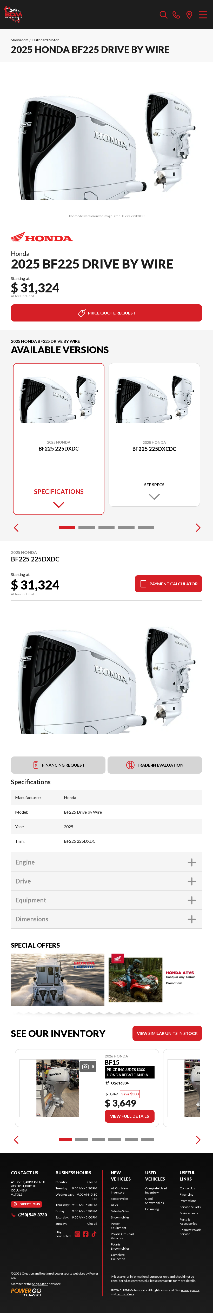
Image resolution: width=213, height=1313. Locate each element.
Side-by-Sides (120, 1211)
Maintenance (189, 1213)
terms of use (125, 1294)
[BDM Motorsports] (13, 14)
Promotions (188, 1201)
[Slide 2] (86, 527)
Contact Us (187, 1188)
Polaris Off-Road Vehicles (122, 1236)
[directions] (189, 14)
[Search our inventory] (164, 14)
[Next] (197, 527)
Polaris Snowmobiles (120, 1246)
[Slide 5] (146, 527)
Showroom (19, 40)
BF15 (112, 1062)
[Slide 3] (106, 527)
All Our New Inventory (119, 1190)
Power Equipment (118, 1226)
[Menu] (203, 14)
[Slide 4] (126, 527)
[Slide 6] (147, 1139)
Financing (152, 1209)
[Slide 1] (67, 527)
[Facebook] (86, 1234)
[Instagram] (77, 1234)
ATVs (114, 1205)
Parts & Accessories (188, 1221)
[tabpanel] (76, 1203)
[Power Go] (56, 1292)
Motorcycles (120, 1199)
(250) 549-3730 (32, 1214)
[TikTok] (94, 1234)
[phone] (176, 14)
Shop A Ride (40, 1284)
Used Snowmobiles (154, 1201)
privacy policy (190, 1290)
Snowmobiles (120, 1217)
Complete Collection (118, 1257)
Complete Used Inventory (156, 1190)
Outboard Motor (45, 40)
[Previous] (16, 527)
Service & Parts (190, 1207)
